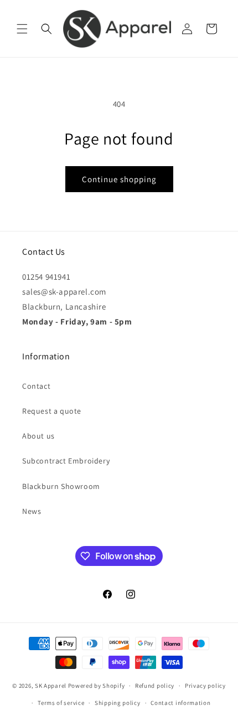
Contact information (180, 703)
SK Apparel (50, 685)
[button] (22, 29)
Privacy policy (205, 685)
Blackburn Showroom (61, 486)
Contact (36, 386)
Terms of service (61, 703)
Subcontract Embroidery (66, 461)
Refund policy (154, 685)
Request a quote (51, 411)
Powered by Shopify (96, 685)
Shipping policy (118, 703)
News (31, 511)
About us (38, 436)
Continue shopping (119, 179)
